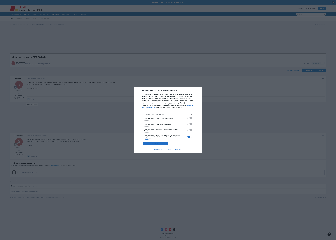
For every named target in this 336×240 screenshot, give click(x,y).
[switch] (189, 118)
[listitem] (168, 114)
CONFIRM (155, 143)
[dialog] (168, 120)
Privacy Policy (178, 149)
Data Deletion (158, 149)
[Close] (198, 90)
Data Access (168, 149)
